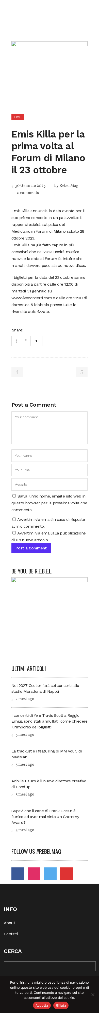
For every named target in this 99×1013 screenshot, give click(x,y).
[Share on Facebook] (29, 330)
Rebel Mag (68, 186)
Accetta (42, 1005)
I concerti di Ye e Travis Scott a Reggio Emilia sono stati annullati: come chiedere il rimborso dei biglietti (49, 721)
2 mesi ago (24, 699)
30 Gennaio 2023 (29, 186)
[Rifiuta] (92, 994)
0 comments (28, 193)
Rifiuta (61, 1005)
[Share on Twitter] (36, 330)
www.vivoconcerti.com (31, 297)
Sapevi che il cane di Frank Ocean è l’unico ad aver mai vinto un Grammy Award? (45, 816)
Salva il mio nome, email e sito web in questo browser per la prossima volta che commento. (49, 503)
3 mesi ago (24, 735)
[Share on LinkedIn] (42, 330)
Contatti (11, 933)
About (9, 922)
